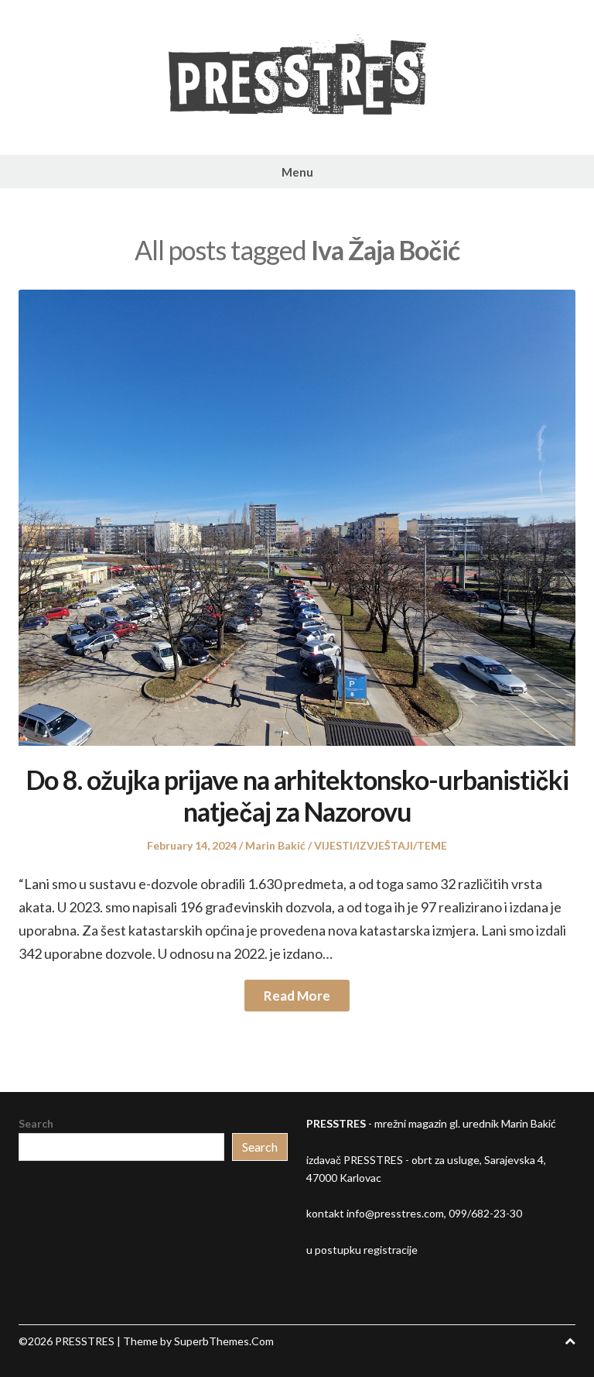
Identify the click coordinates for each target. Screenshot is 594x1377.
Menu (297, 172)
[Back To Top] (570, 1341)
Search (36, 1123)
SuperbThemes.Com (224, 1341)
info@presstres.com (395, 1213)
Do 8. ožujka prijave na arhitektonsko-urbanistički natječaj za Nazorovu (297, 795)
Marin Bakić (275, 845)
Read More (297, 995)
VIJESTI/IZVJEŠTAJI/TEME (380, 845)
